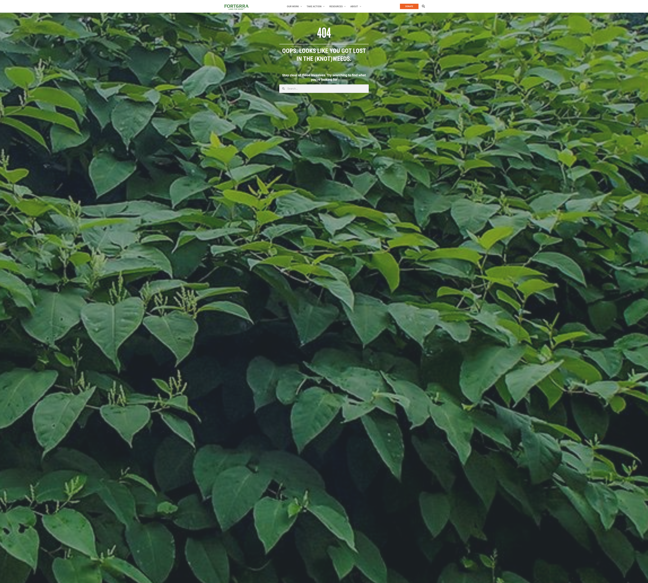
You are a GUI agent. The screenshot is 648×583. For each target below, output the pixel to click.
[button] (300, 6)
